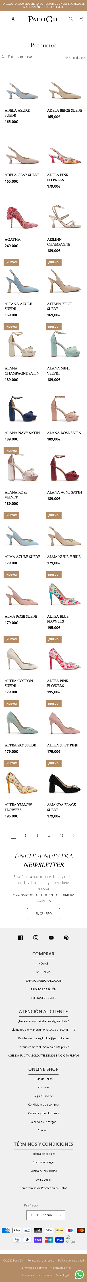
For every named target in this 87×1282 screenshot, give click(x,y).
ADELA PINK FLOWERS (57, 177)
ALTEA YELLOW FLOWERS (18, 807)
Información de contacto (37, 1275)
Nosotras (43, 1087)
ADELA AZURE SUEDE (17, 113)
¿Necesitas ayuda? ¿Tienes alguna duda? (43, 1021)
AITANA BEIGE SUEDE (59, 306)
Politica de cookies (43, 1154)
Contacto (43, 1130)
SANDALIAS (43, 972)
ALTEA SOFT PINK (62, 745)
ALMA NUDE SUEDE (64, 556)
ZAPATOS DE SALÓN (43, 989)
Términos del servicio (34, 1268)
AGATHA (13, 239)
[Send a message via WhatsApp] (79, 1274)
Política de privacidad (71, 1260)
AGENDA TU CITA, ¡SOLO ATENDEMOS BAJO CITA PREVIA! (43, 1055)
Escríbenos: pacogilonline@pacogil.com (43, 1038)
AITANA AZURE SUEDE (18, 306)
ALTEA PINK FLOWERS (57, 683)
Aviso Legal (43, 1180)
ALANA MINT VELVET (58, 370)
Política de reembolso (41, 1260)
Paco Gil (18, 1260)
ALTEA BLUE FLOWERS (57, 619)
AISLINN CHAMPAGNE (58, 242)
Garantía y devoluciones (43, 1113)
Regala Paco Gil (43, 1096)
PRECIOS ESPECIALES (43, 998)
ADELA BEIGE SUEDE (64, 110)
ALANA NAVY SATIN (22, 432)
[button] (6, 19)
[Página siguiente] (74, 835)
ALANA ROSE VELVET (16, 495)
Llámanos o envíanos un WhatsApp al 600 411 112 (43, 1030)
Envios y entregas (43, 1162)
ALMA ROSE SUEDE (21, 616)
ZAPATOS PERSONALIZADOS (43, 981)
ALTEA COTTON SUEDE (19, 683)
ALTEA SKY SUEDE (20, 745)
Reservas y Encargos (43, 1122)
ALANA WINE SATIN (64, 492)
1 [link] (13, 835)
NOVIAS (43, 963)
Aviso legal (62, 1275)
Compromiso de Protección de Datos (43, 1188)
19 (61, 835)
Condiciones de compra (43, 1104)
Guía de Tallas (43, 1079)
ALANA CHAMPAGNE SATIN (22, 370)
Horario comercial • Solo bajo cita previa (43, 1047)
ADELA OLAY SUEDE (22, 174)
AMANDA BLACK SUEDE (61, 807)
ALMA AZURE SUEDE (22, 556)
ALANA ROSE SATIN (64, 432)
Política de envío (61, 1268)
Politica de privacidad (43, 1171)
